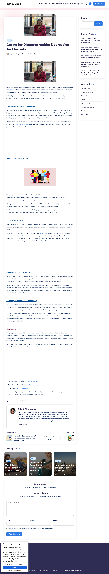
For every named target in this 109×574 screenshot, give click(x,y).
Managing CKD (86, 103)
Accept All (14, 567)
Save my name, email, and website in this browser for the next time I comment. (31, 528)
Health (10, 40)
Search (84, 18)
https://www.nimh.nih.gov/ (33, 385)
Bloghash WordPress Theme (72, 571)
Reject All (21, 565)
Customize (8, 565)
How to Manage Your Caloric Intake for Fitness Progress (91, 57)
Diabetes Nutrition (87, 92)
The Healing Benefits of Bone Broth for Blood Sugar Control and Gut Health (91, 73)
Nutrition (84, 111)
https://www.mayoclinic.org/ (22, 388)
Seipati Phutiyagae (27, 409)
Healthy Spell (13, 3)
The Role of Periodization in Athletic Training (13, 468)
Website (55, 520)
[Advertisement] (40, 140)
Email (32, 520)
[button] (99, 4)
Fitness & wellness (87, 96)
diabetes (50, 110)
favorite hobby (43, 233)
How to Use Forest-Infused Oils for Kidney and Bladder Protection (91, 64)
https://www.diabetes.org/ (31, 381)
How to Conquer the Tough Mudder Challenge (64, 468)
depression (11, 90)
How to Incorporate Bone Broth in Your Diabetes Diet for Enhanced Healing (92, 49)
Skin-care (84, 114)
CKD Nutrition (85, 88)
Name (8, 520)
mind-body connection (21, 124)
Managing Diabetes (87, 107)
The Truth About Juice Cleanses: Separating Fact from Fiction (90, 40)
